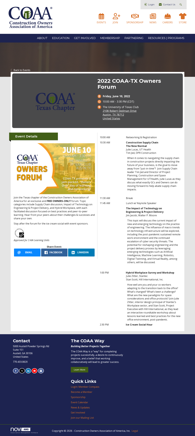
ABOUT (42, 38)
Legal (135, 430)
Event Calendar (79, 402)
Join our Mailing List (82, 417)
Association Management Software (24, 432)
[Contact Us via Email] (41, 371)
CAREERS (168, 22)
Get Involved (78, 412)
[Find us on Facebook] (16, 371)
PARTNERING (134, 38)
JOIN (115, 22)
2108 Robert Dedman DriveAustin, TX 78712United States (119, 114)
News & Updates (80, 407)
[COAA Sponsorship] (135, 17)
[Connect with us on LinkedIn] (28, 371)
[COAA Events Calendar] (101, 17)
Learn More (79, 369)
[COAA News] (153, 17)
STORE (183, 22)
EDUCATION (60, 38)
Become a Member (81, 392)
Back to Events (22, 70)
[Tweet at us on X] (22, 371)
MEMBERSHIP (110, 38)
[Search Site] (181, 4)
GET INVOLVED (85, 38)
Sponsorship (78, 397)
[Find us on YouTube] (34, 371)
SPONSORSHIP (134, 22)
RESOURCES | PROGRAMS (166, 38)
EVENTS (101, 22)
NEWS (152, 22)
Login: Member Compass (85, 386)
